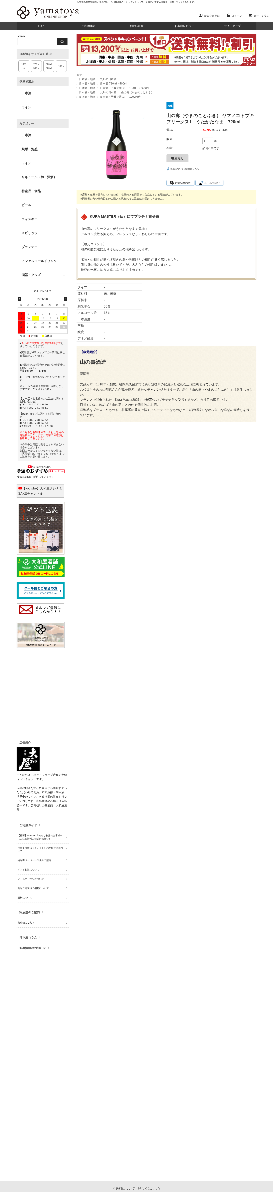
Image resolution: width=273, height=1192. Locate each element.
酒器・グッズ (31, 275)
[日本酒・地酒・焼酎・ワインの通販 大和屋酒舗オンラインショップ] (48, 19)
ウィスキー (30, 219)
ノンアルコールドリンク (39, 261)
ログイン (236, 15)
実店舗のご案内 (29, 912)
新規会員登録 (212, 15)
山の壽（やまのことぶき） (137, 92)
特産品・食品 (31, 191)
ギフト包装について (28, 869)
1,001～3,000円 (139, 87)
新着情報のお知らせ (32, 948)
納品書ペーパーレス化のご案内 (34, 860)
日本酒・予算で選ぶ (112, 87)
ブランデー (30, 247)
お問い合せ (136, 26)
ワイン (26, 107)
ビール (26, 205)
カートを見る (261, 15)
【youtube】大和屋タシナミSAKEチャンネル (40, 491)
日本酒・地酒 (87, 79)
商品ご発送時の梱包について (33, 888)
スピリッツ (30, 233)
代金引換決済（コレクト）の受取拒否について (40, 850)
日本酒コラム (28, 937)
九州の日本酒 (108, 79)
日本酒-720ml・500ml (113, 83)
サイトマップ (232, 26)
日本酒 (26, 93)
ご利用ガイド (28, 825)
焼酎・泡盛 (30, 149)
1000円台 (135, 96)
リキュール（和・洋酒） (39, 177)
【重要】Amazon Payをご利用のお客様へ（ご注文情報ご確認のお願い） (40, 837)
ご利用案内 (89, 26)
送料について (25, 897)
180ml (61, 66)
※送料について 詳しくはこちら (136, 1188)
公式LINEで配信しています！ (37, 476)
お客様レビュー (184, 26)
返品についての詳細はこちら (184, 169)
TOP (41, 26)
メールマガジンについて (31, 879)
